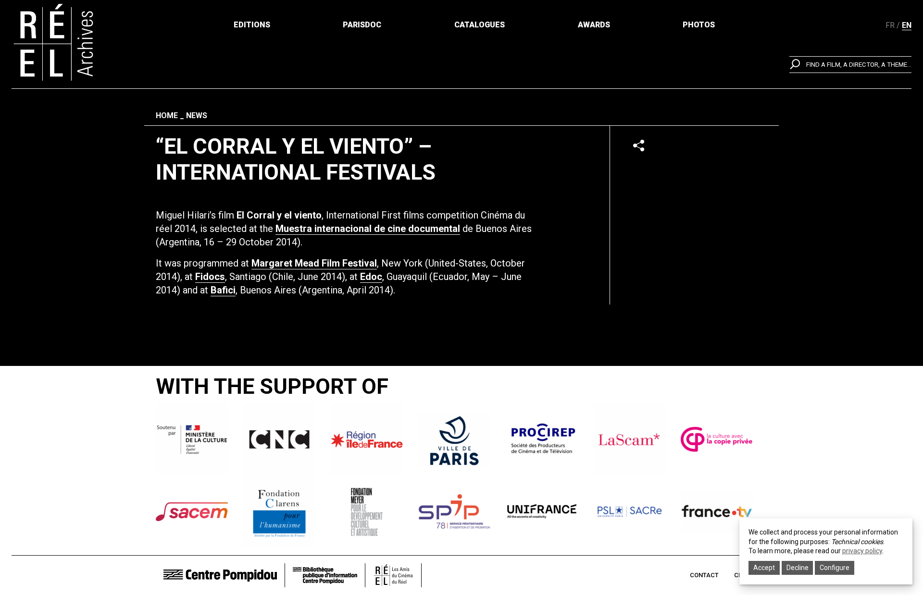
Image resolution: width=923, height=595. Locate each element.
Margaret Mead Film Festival (314, 263)
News (196, 115)
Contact (704, 575)
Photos (699, 24)
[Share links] (638, 145)
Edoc (371, 276)
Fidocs (210, 276)
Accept (764, 567)
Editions (252, 24)
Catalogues (479, 24)
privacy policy (862, 551)
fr (890, 25)
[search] (850, 64)
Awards (594, 24)
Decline (797, 567)
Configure (834, 567)
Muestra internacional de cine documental (367, 228)
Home (167, 115)
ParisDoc (362, 24)
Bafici (223, 290)
